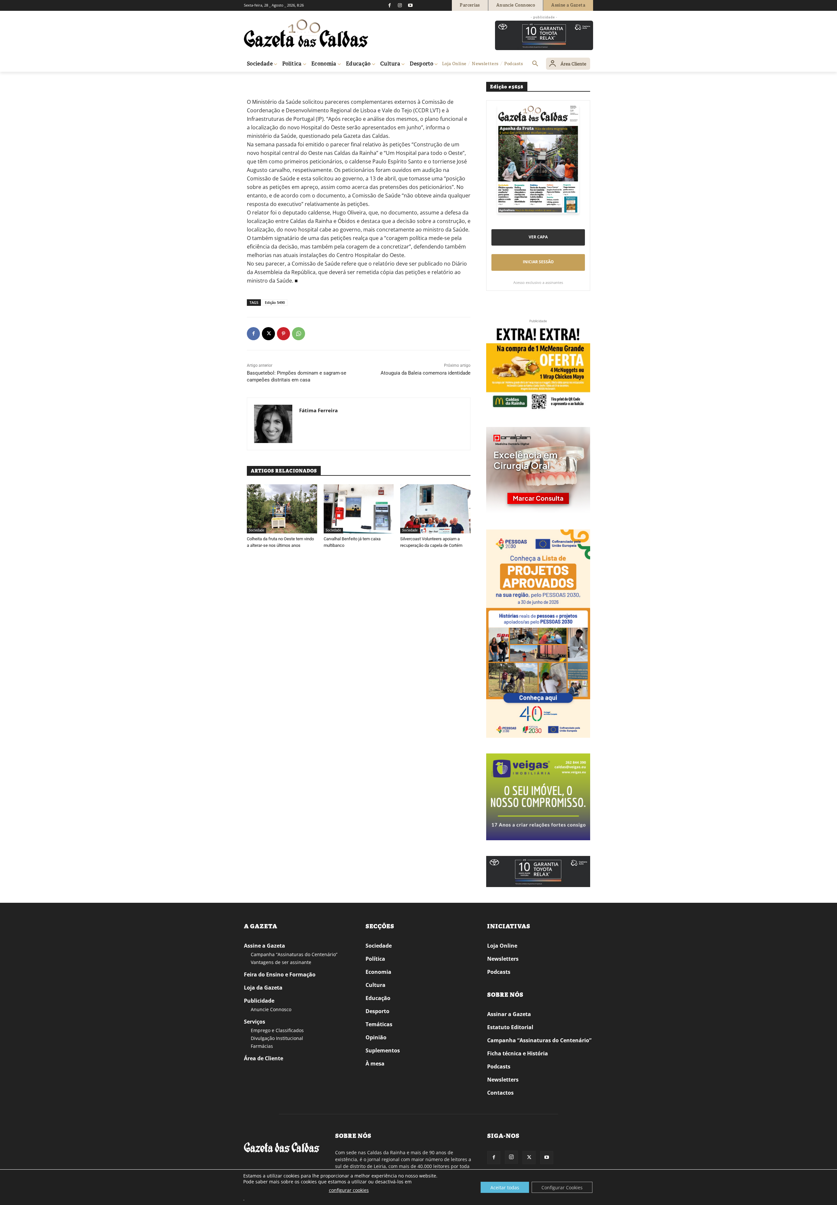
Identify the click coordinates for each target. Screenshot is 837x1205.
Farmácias (262, 1046)
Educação (378, 998)
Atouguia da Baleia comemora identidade (425, 373)
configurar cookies (349, 1190)
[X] (268, 333)
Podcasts (498, 971)
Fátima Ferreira (318, 410)
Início (253, 81)
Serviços (254, 1021)
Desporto (377, 1011)
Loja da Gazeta (263, 987)
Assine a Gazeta (264, 945)
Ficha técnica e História (517, 1053)
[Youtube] (410, 5)
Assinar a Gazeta (509, 1014)
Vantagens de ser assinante (281, 962)
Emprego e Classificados (277, 1030)
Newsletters (503, 958)
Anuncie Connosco (271, 1009)
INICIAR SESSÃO (538, 262)
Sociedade (272, 81)
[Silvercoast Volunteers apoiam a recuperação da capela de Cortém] (435, 508)
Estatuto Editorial (510, 1027)
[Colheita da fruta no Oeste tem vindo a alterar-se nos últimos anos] (282, 508)
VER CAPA (538, 237)
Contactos (500, 1092)
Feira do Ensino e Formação (280, 974)
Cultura (375, 985)
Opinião (376, 1037)
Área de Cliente (263, 1058)
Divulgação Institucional (277, 1038)
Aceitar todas (504, 1187)
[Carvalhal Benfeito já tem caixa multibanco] (359, 508)
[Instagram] (400, 5)
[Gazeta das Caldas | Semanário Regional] (306, 33)
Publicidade (259, 1000)
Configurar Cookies (562, 1187)
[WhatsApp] (298, 333)
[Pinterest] (283, 333)
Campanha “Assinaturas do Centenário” (294, 954)
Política (375, 958)
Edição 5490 (275, 302)
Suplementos (383, 1050)
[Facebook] (389, 5)
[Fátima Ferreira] (273, 424)
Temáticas (379, 1024)
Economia (378, 971)
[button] (535, 64)
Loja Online (502, 945)
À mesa (375, 1063)
